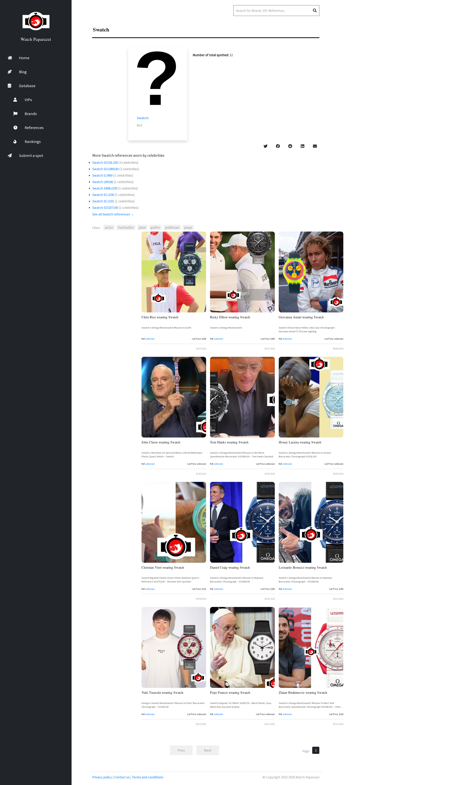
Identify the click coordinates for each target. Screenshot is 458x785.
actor (109, 227)
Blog (23, 71)
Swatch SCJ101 (103, 201)
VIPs (28, 99)
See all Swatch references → (113, 214)
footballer (126, 227)
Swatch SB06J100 (104, 188)
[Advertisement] (431, 95)
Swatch (143, 118)
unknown (150, 338)
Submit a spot (31, 155)
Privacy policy (102, 777)
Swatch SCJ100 (103, 195)
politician (172, 227)
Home (24, 57)
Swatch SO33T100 (105, 207)
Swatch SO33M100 (105, 169)
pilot (142, 227)
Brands (31, 113)
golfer (155, 227)
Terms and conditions (147, 777)
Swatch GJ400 (102, 175)
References (34, 127)
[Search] (316, 10)
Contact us (121, 777)
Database (27, 85)
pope (188, 227)
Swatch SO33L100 (105, 162)
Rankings (33, 141)
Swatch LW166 (102, 182)
